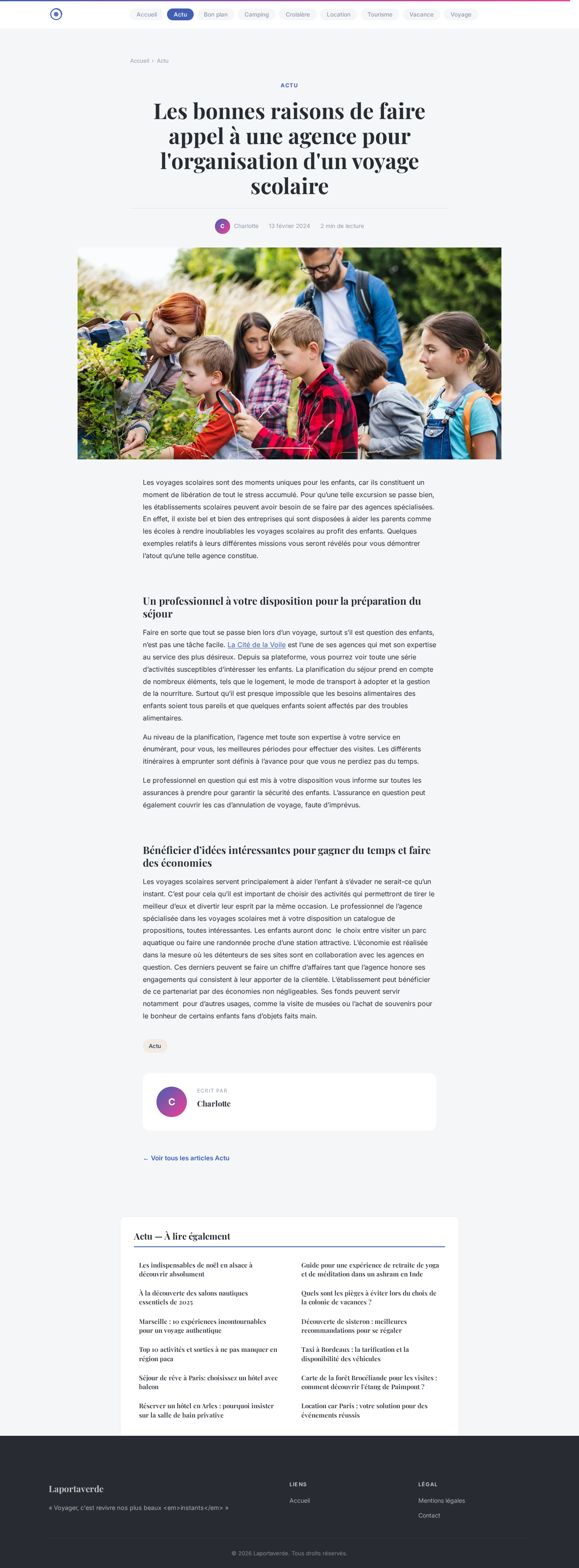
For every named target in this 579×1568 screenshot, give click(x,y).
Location (339, 14)
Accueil (146, 14)
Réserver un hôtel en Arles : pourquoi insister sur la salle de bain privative (206, 1410)
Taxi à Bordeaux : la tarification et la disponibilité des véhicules (355, 1353)
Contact (429, 1515)
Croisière (298, 14)
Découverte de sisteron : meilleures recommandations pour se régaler (354, 1325)
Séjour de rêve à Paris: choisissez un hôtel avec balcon (208, 1382)
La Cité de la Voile (257, 644)
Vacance (421, 14)
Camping (257, 14)
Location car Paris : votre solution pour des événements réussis (364, 1410)
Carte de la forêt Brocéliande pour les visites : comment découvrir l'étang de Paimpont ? (369, 1382)
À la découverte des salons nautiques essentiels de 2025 (193, 1297)
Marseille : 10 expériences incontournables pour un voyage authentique (202, 1325)
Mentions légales (441, 1500)
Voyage (461, 14)
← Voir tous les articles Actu (186, 1158)
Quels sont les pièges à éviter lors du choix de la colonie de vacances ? (369, 1297)
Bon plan (216, 14)
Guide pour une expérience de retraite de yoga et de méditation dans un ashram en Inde (370, 1269)
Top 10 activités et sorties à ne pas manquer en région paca (208, 1353)
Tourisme (379, 14)
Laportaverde (76, 1488)
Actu (180, 14)
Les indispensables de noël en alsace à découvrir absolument (196, 1269)
